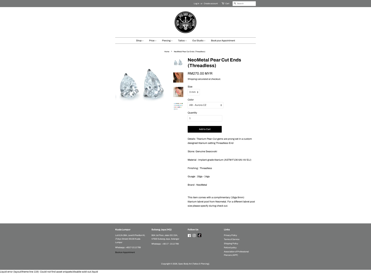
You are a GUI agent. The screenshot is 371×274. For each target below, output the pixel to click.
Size (190, 86)
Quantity (192, 112)
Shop (139, 40)
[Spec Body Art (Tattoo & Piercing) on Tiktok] (199, 236)
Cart (227, 3)
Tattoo (181, 40)
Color (191, 99)
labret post (203, 201)
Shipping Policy (231, 243)
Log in (196, 3)
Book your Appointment (223, 40)
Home (166, 52)
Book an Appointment (125, 252)
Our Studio (198, 40)
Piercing (166, 40)
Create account (211, 3)
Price (152, 40)
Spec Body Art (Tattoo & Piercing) (193, 264)
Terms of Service (231, 239)
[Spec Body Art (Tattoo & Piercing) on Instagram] (194, 236)
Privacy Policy (230, 235)
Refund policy (230, 247)
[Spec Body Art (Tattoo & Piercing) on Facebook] (189, 236)
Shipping (192, 79)
